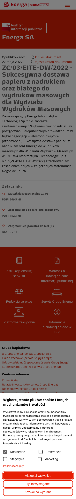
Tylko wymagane (38, 484)
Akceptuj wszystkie (38, 475)
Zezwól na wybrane (38, 492)
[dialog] (38, 249)
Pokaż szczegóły (13, 465)
